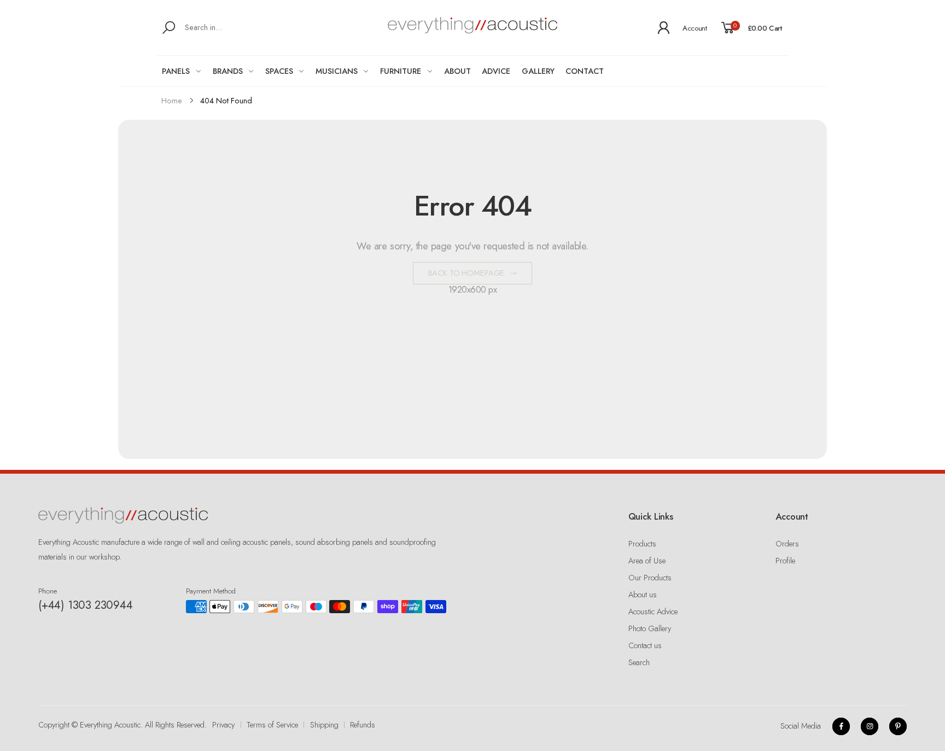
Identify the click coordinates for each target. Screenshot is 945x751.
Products (642, 543)
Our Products (650, 577)
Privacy (223, 724)
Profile (785, 560)
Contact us (645, 645)
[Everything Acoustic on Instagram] (869, 726)
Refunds (362, 724)
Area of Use (647, 560)
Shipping (324, 724)
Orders (787, 543)
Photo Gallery (649, 628)
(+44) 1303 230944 (85, 605)
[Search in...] (170, 27)
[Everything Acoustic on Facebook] (841, 726)
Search (639, 662)
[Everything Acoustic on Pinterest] (898, 726)
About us (642, 594)
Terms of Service (272, 724)
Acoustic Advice (653, 611)
